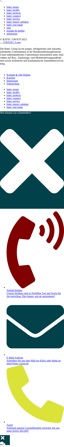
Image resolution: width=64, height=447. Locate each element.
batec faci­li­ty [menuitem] (13, 10)
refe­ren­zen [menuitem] (12, 33)
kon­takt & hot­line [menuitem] (16, 30)
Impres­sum (12, 80)
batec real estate (15, 107)
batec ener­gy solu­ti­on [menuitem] (18, 21)
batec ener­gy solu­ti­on (18, 104)
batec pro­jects (14, 95)
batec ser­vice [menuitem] (13, 18)
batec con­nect (14, 98)
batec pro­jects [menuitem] (14, 13)
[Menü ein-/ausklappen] (1, 43)
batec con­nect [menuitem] (14, 16)
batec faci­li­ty (13, 92)
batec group (13, 89)
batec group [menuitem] (13, 7)
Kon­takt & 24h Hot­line (19, 74)
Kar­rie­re (11, 77)
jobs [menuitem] (9, 27)
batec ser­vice (13, 101)
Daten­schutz (13, 83)
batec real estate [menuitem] (15, 24)
